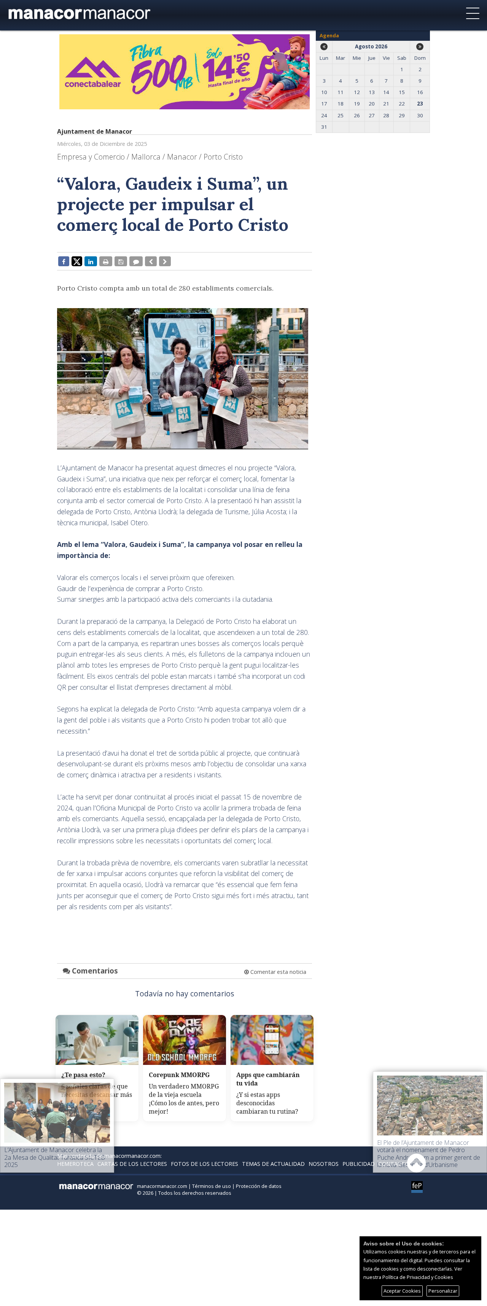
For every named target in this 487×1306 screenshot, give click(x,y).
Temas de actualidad (273, 1163)
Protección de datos (259, 1186)
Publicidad (358, 1163)
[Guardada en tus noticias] (121, 261)
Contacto (394, 1163)
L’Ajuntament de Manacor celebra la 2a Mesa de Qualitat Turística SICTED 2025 (54, 1157)
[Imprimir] (105, 261)
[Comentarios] (136, 261)
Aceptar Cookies (402, 1290)
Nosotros (324, 1163)
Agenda (329, 35)
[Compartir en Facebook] (63, 261)
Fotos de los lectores (204, 1163)
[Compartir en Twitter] (77, 261)
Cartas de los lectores (132, 1163)
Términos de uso (211, 1186)
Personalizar (442, 1290)
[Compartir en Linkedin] (90, 261)
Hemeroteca (75, 1163)
